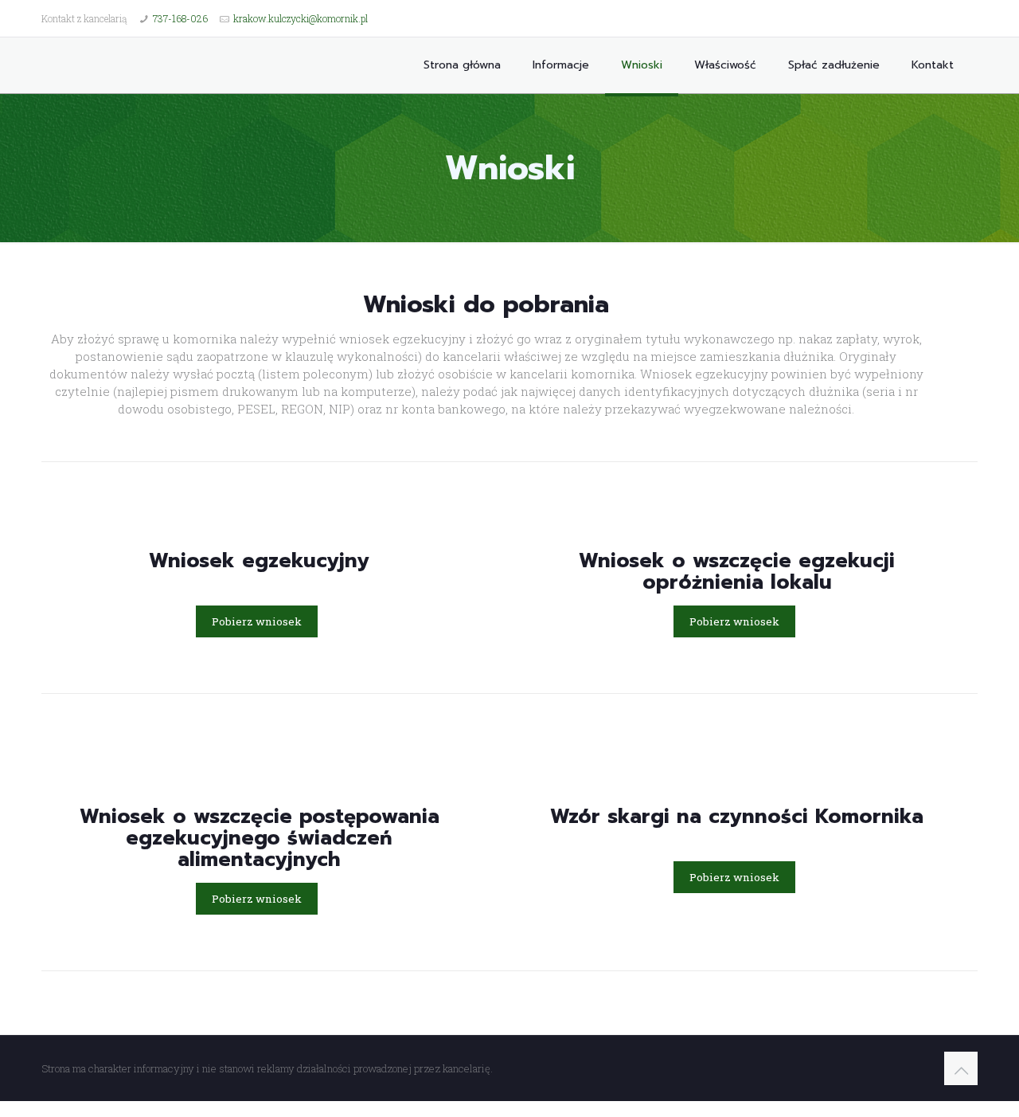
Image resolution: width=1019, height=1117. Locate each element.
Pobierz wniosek (257, 621)
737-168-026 (180, 18)
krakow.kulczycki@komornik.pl (300, 18)
